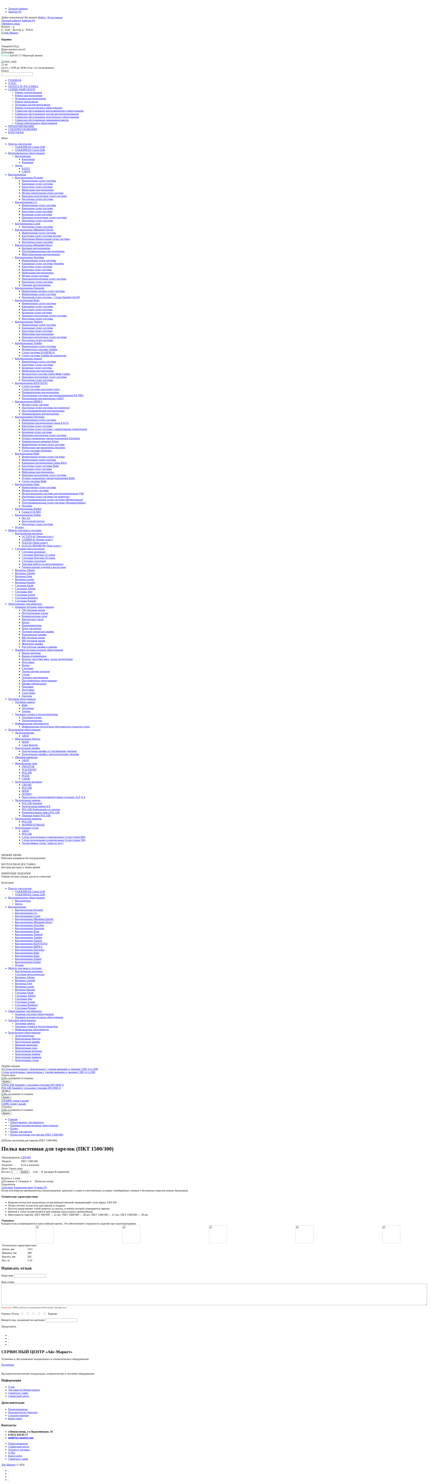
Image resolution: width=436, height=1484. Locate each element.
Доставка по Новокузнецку (24, 1389)
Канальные (28, 159)
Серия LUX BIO (31, 511)
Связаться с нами (18, 1392)
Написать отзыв (44, 1181)
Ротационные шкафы (34, 634)
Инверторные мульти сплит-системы (43, 456)
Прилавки (28, 686)
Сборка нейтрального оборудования (36, 123)
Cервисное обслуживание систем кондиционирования (47, 113)
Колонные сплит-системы (37, 214)
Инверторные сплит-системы (39, 180)
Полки (25, 665)
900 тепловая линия (33, 640)
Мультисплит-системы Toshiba (39, 349)
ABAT (25, 735)
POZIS (25, 775)
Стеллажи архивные (33, 551)
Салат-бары (28, 692)
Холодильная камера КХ (36, 806)
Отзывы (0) (40, 1187)
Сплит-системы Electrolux (37, 450)
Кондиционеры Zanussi (28, 358)
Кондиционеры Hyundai (29, 177)
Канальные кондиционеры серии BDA (44, 462)
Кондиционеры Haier (27, 484)
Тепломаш (28, 708)
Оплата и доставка (19, 1449)
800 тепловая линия (33, 637)
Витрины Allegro (25, 570)
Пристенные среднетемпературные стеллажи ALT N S (53, 797)
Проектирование (18, 1409)
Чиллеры (27, 505)
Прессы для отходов (20, 143)
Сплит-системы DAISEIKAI (38, 352)
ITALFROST (29, 769)
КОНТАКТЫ (16, 132)
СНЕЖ (26, 778)
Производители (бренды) (22, 1412)
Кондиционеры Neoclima (29, 257)
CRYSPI (26, 784)
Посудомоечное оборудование (39, 680)
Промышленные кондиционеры (40, 392)
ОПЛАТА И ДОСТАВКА (23, 86)
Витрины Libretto (25, 573)
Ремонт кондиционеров (28, 95)
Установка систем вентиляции (32, 104)
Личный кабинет (18, 8)
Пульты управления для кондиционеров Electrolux (51, 438)
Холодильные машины (28, 818)
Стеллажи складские (34, 561)
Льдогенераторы (24, 732)
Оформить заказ (10, 23)
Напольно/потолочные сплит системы (44, 278)
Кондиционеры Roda (27, 300)
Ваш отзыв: (8, 1282)
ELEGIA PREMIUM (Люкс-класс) (41, 545)
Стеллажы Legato (25, 594)
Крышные (28, 162)
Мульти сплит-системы (35, 275)
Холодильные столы (27, 827)
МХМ (25, 741)
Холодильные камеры (27, 800)
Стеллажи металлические (30, 548)
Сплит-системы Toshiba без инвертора (44, 355)
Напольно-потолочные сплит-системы (44, 196)
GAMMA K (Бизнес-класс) (37, 539)
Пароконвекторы (32, 625)
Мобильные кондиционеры (38, 189)
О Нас (11, 1452)
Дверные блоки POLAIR (36, 815)
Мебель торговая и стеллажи (25, 530)
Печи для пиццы (31, 628)
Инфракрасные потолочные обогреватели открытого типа (56, 726)
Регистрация (55, 17)
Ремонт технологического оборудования (38, 107)
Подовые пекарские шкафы (38, 631)
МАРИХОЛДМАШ (33, 824)
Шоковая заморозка (26, 757)
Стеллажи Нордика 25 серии (38, 554)
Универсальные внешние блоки (40, 441)
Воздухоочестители (33, 521)
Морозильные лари (26, 763)
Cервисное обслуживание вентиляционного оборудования (49, 110)
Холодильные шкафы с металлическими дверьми (50, 754)
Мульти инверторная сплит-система (43, 193)
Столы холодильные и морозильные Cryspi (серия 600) (53, 837)
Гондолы (27, 695)
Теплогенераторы (32, 720)
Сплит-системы (31, 386)
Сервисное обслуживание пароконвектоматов (42, 120)
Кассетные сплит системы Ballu (40, 465)
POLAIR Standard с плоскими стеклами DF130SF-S (31, 1088)
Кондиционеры (17, 174)
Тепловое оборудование (22, 699)
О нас (11, 1386)
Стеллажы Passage (25, 600)
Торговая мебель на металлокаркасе (42, 564)
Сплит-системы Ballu (34, 481)
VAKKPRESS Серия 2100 (30, 147)
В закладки (47, 1171)
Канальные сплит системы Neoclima (43, 263)
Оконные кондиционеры (36, 285)
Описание (7, 1187)
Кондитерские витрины (29, 533)
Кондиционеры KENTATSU (31, 383)
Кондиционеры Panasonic (29, 288)
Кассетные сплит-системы (37, 186)
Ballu (25, 705)
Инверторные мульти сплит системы (43, 444)
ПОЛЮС (27, 794)
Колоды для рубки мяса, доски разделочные (47, 659)
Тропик (26, 711)
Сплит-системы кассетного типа (41, 389)
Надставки (28, 689)
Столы (25, 674)
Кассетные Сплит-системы (37, 364)
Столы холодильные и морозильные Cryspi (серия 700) (53, 840)
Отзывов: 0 (24, 1181)
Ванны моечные (31, 653)
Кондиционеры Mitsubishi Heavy (34, 245)
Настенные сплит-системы (37, 199)
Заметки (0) (14, 11)
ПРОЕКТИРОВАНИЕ (21, 126)
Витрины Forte (23, 576)
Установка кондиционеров (30, 98)
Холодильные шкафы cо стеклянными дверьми (49, 751)
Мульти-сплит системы (35, 404)
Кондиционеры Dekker (28, 508)
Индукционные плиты (35, 613)
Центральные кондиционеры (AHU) (43, 398)
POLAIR (27, 772)
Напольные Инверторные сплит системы (46, 239)
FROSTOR (28, 766)
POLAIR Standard (32, 803)
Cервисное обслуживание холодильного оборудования (47, 117)
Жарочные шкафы (32, 643)
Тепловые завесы (25, 702)
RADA (26, 168)
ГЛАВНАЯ (14, 80)
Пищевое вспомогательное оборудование (39, 649)
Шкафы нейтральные (34, 683)
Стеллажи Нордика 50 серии (38, 557)
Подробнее (7, 1364)
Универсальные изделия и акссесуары (44, 567)
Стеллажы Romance (26, 597)
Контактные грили (33, 619)
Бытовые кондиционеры (36, 248)
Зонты (18, 165)
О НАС (12, 83)
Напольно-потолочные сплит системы (44, 435)
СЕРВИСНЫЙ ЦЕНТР (21, 89)
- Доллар (16, 29)
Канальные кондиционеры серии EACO (45, 423)
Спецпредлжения (18, 1415)
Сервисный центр (18, 1396)
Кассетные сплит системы (37, 266)
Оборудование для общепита (25, 603)
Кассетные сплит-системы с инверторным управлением (54, 429)
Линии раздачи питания (36, 671)
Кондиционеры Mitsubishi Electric (34, 229)
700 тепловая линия (33, 610)
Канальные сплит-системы (37, 183)
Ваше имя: (7, 1275)
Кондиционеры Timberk (29, 321)
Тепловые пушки (32, 717)
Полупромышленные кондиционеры (43, 251)
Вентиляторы (23, 156)
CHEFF (26, 171)
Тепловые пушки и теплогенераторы (36, 714)
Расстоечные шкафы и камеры (39, 646)
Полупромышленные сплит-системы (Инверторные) (52, 499)
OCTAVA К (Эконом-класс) (38, 536)
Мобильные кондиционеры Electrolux (43, 447)
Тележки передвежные (35, 677)
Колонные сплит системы (37, 269)
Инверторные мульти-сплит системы (43, 291)
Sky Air (26, 518)
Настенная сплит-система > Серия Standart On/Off (51, 297)
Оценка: (6, 1313)
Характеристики (23, 1187)
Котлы (25, 622)
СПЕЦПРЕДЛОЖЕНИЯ (22, 129)
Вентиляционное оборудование (26, 153)
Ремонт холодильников (28, 92)
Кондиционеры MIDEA (29, 401)
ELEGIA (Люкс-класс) (35, 542)
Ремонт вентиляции (26, 101)
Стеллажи (27, 668)
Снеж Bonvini (30, 745)
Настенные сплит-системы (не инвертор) (46, 407)
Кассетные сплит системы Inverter (41, 235)
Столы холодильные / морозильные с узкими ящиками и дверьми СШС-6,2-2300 (48, 1072)
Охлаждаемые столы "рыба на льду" (43, 843)
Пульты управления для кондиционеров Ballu (48, 478)
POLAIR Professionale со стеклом (41, 809)
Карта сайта (15, 1418)
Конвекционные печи (34, 616)
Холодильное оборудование (24, 729)
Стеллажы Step (23, 591)
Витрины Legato (24, 579)
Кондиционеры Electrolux (30, 416)
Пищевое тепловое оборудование (34, 607)
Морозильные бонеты (27, 738)
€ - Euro (5, 29)
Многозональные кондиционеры (41, 254)
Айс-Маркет (8, 1464)
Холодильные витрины (28, 781)
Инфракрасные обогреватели (32, 723)
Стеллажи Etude (24, 585)
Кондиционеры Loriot (27, 223)
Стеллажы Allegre (25, 588)
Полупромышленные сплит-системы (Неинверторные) (54, 502)
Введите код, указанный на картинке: (23, 1320)
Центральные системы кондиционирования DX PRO (53, 395)
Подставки (28, 662)
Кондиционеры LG (26, 202)
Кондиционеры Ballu (27, 453)
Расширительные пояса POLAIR (41, 812)
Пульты (19, 527)
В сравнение (62, 1171)
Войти (42, 17)
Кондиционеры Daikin (28, 515)
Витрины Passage (25, 582)
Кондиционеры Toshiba (28, 343)
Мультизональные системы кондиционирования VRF (53, 493)
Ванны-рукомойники (34, 656)
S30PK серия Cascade (13, 1103)
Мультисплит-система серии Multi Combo (46, 373)
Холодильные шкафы (27, 748)
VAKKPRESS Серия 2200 (30, 150)
